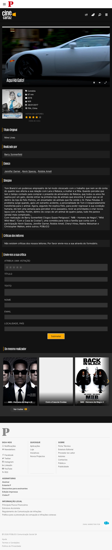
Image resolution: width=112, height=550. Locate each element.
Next (106, 384)
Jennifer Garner (12, 171)
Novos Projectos (37, 456)
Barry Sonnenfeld (13, 154)
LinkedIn (8, 465)
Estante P (6, 485)
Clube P (5, 495)
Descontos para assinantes (15, 488)
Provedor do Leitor (66, 453)
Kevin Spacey (29, 171)
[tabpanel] (20, 384)
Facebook (8, 455)
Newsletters (9, 449)
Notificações (10, 446)
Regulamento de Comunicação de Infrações (21, 511)
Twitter (7, 458)
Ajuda (4, 539)
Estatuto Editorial (65, 449)
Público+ (62, 463)
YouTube (8, 469)
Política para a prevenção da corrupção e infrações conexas (29, 515)
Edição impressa (10, 492)
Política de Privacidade (11, 546)
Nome (7, 299)
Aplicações (35, 446)
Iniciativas (34, 453)
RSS (6, 472)
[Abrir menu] (4, 4)
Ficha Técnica (64, 446)
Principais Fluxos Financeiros (15, 505)
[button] (20, 409)
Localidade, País (14, 323)
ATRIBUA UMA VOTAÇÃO (17, 260)
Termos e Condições (11, 543)
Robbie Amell (45, 171)
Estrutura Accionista (11, 508)
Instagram (9, 462)
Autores (61, 456)
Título (8, 273)
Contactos (62, 459)
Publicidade (63, 466)
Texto (7, 285)
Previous (5, 384)
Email (7, 311)
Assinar (5, 482)
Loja (32, 449)
